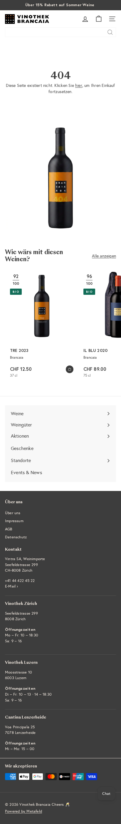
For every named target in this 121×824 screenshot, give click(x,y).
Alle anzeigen (104, 256)
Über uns (13, 513)
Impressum (14, 521)
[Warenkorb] (98, 18)
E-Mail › (11, 586)
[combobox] (60, 32)
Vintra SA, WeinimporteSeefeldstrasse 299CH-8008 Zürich (25, 565)
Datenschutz (16, 537)
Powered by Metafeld (23, 811)
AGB (8, 529)
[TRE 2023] (41, 326)
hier (78, 85)
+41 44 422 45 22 (20, 580)
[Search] (110, 32)
